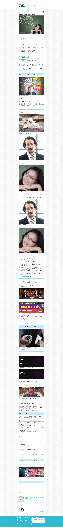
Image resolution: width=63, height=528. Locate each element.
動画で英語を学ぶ (43, 3)
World (20, 522)
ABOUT (26, 517)
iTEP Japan (26, 522)
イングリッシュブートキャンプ (25, 276)
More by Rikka (41, 511)
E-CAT (26, 520)
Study (20, 517)
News (20, 523)
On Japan (21, 520)
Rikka (40, 11)
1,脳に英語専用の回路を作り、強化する (24, 56)
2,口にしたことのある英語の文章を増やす (24, 59)
